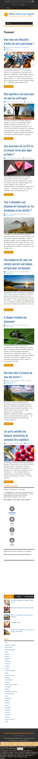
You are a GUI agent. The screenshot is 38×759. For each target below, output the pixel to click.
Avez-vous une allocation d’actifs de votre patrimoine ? (19, 41)
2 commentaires (9, 326)
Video (6, 721)
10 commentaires (9, 215)
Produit (17, 325)
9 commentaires (29, 443)
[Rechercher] (32, 1)
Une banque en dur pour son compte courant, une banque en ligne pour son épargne (18, 264)
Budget (7, 659)
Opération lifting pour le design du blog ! (22, 607)
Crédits (7, 668)
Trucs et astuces (19, 101)
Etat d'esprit (8, 680)
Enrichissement (17, 47)
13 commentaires (29, 158)
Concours (8, 663)
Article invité (8, 647)
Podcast (7, 700)
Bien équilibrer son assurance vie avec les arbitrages (19, 96)
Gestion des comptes (19, 271)
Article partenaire (10, 650)
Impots (7, 214)
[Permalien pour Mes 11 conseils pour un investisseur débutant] (7, 620)
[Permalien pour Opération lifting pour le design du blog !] (7, 612)
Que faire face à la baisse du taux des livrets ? (18, 375)
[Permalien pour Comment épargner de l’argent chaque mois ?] (7, 605)
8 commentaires (9, 273)
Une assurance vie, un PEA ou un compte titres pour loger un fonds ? (18, 150)
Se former (25, 325)
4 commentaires (9, 50)
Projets (21, 325)
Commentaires (29, 596)
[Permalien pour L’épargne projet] (7, 627)
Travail (7, 717)
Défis (6, 673)
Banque (7, 271)
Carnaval (7, 661)
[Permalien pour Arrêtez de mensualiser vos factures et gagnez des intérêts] (7, 634)
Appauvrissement (10, 645)
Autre (6, 652)
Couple (7, 666)
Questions (8, 707)
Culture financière (9, 47)
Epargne (12, 271)
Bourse (7, 158)
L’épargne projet (15, 622)
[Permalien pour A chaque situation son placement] (19, 344)
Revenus (7, 712)
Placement (6, 48)
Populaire (9, 596)
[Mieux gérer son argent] (19, 15)
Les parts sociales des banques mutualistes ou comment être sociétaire (16, 435)
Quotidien (8, 710)
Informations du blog (11, 691)
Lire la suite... (9, 86)
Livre (6, 696)
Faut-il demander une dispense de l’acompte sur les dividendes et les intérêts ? (19, 206)
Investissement (25, 47)
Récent (19, 596)
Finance (7, 101)
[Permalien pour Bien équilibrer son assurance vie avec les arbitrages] (19, 119)
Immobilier (28, 380)
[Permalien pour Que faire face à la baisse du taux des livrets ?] (19, 400)
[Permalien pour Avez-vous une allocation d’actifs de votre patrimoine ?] (19, 67)
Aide (6, 643)
